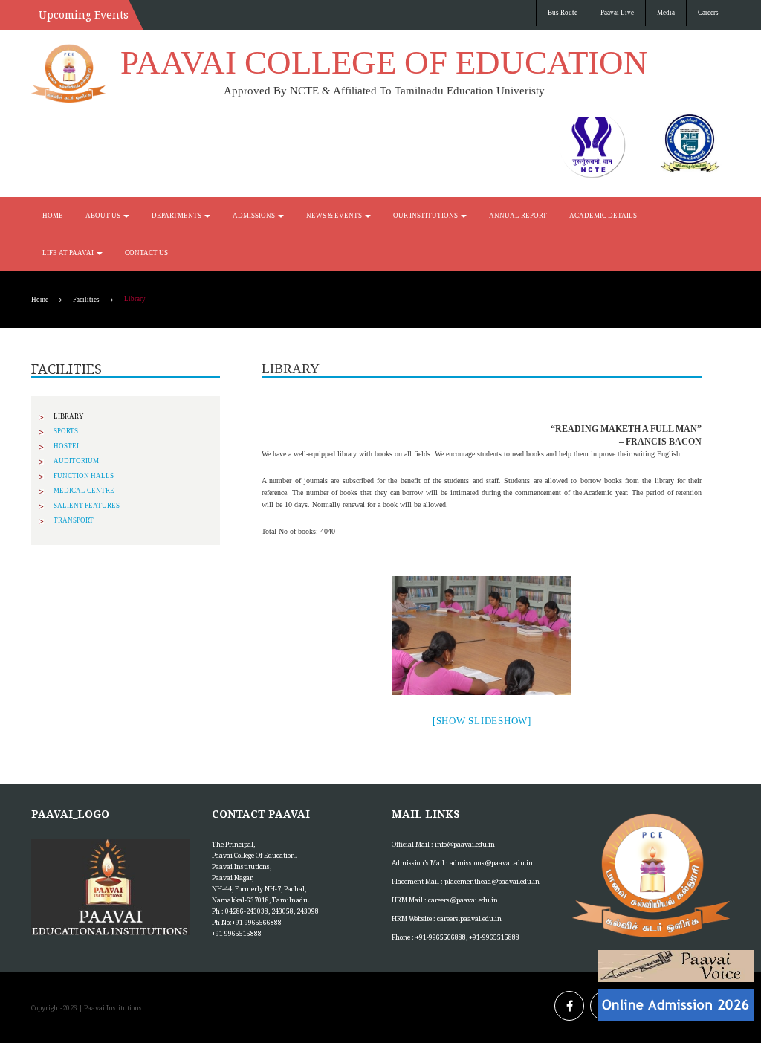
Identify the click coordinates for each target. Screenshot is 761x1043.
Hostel (67, 446)
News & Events (334, 215)
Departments (177, 215)
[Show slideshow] (482, 720)
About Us (103, 215)
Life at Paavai (68, 252)
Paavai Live (617, 12)
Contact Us (146, 252)
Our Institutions (426, 215)
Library (69, 416)
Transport (74, 520)
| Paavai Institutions (109, 1008)
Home (52, 215)
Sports (66, 431)
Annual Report (518, 215)
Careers (708, 12)
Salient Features (87, 505)
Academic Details (603, 215)
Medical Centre (84, 490)
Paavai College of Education (384, 62)
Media (666, 12)
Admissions (254, 215)
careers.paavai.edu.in (469, 918)
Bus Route (562, 12)
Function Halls (84, 475)
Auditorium (76, 461)
